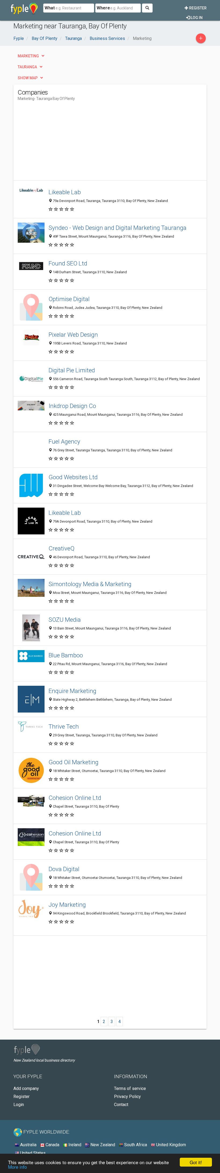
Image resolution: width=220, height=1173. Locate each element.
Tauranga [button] (27, 67)
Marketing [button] (28, 56)
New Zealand (102, 1144)
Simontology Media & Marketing (90, 583)
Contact (121, 1104)
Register (197, 8)
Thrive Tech (64, 726)
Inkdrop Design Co (72, 405)
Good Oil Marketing (73, 762)
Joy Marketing (67, 904)
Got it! (196, 1162)
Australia (27, 1144)
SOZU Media (65, 619)
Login (18, 1104)
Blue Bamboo (66, 655)
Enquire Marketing (72, 690)
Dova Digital (64, 868)
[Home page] (24, 8)
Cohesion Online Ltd (75, 797)
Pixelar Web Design (73, 334)
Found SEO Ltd (68, 263)
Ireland (74, 1144)
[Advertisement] (63, 142)
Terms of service (130, 1088)
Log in (196, 18)
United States (32, 1153)
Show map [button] (28, 78)
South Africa (135, 1144)
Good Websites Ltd (73, 477)
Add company (26, 1088)
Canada (52, 1144)
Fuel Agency (64, 441)
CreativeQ (61, 548)
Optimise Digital (69, 298)
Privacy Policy (127, 1096)
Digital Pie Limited (72, 370)
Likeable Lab (65, 192)
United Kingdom (170, 1144)
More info (17, 1166)
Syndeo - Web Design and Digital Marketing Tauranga (117, 227)
